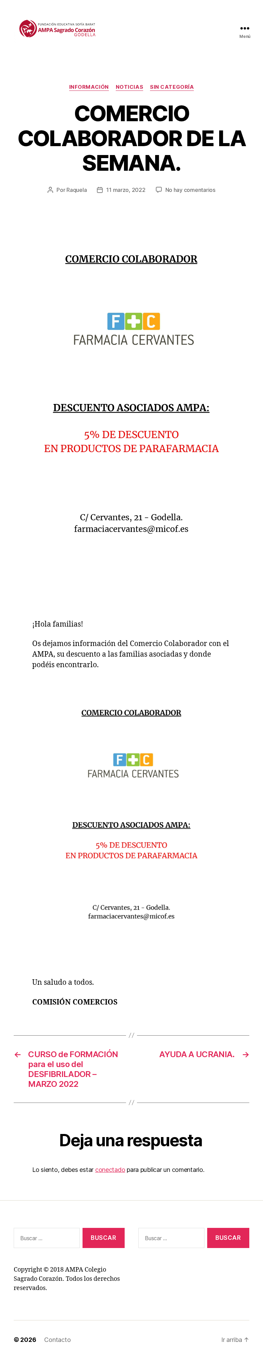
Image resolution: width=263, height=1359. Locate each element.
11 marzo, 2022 (125, 189)
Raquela (76, 189)
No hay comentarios (190, 189)
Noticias (129, 87)
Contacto (57, 1339)
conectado (110, 1169)
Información (89, 87)
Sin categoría (172, 87)
